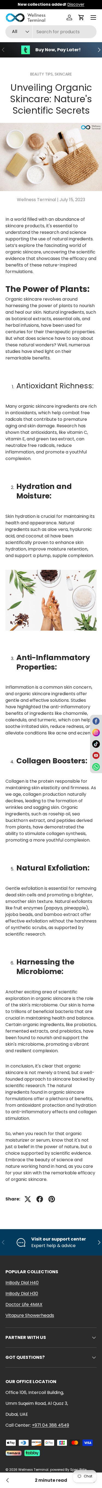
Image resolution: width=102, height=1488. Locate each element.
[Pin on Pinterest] (52, 1199)
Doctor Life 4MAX (23, 1304)
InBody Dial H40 (22, 1283)
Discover (75, 4)
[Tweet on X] (28, 1199)
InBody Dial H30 (21, 1293)
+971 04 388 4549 (50, 1425)
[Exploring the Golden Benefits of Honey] (7, 1480)
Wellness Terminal (33, 1469)
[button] (81, 17)
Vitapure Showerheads (29, 1315)
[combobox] (51, 31)
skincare (63, 74)
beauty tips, (42, 74)
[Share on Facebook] (40, 1199)
